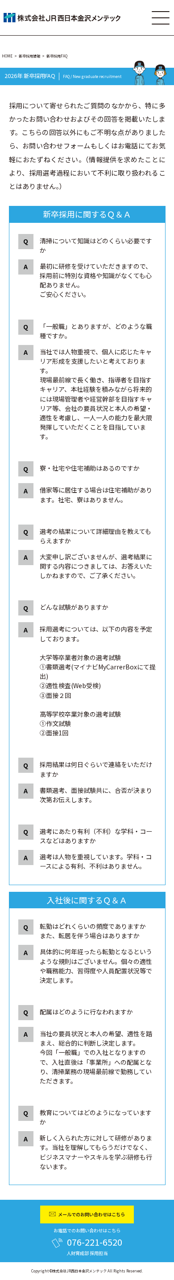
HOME (7, 55)
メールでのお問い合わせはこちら (91, 1214)
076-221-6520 (94, 1241)
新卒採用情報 (29, 55)
